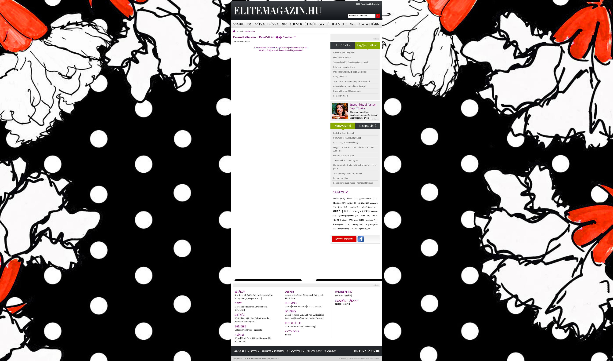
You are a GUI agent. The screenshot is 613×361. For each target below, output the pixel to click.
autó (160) (342, 211)
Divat (249, 24)
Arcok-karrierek (299, 306)
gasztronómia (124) (368, 199)
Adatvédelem (297, 351)
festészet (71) (371, 220)
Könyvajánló (343, 126)
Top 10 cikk (343, 45)
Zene (249, 338)
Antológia (357, 24)
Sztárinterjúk (240, 295)
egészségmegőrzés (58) (348, 216)
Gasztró (323, 24)
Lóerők (288, 306)
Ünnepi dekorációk (293, 295)
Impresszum (253, 351)
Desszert (320, 318)
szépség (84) (357, 224)
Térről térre (290, 298)
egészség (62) (365, 229)
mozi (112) (359, 220)
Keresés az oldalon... (378, 16)
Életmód (310, 24)
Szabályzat (330, 351)
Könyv (237, 338)
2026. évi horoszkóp (294, 326)
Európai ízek (318, 315)
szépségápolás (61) (369, 207)
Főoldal (240, 31)
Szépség (260, 24)
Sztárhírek (251, 295)
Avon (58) (365, 216)
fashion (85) (352, 203)
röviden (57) (363, 203)
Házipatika (257, 330)
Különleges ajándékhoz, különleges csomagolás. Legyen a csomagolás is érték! (363, 115)
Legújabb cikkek (367, 45)
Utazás (310, 306)
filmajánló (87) (339, 203)
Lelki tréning (309, 326)
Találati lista (250, 31)
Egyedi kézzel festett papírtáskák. (363, 106)
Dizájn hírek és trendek (313, 295)
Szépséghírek (249, 321)
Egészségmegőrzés (243, 330)
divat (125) (343, 207)
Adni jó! (317, 306)
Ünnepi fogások (292, 315)
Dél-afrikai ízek (301, 318)
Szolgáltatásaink (346, 300)
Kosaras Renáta (343, 296)
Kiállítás (255, 338)
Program (264, 338)
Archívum (372, 24)
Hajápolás (249, 318)
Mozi (243, 338)
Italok (312, 318)
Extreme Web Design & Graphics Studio (364, 358)
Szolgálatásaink (342, 304)
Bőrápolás (239, 318)
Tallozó (288, 335)
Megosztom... (254, 298)
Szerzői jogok (314, 351)
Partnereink (343, 291)
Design (297, 24)
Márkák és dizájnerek (244, 307)
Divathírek (239, 310)
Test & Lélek (339, 24)
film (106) (354, 229)
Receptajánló (367, 126)
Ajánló (286, 24)
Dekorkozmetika (262, 318)
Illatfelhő (239, 321)
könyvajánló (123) (341, 224)
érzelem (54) (355, 207)
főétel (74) (352, 199)
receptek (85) (343, 229)
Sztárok (238, 24)
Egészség (273, 24)
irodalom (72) (346, 220)
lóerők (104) (339, 199)
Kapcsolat (239, 351)
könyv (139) (361, 211)
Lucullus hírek (306, 315)
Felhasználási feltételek (275, 351)
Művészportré (263, 295)
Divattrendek (261, 307)
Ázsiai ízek (289, 318)
